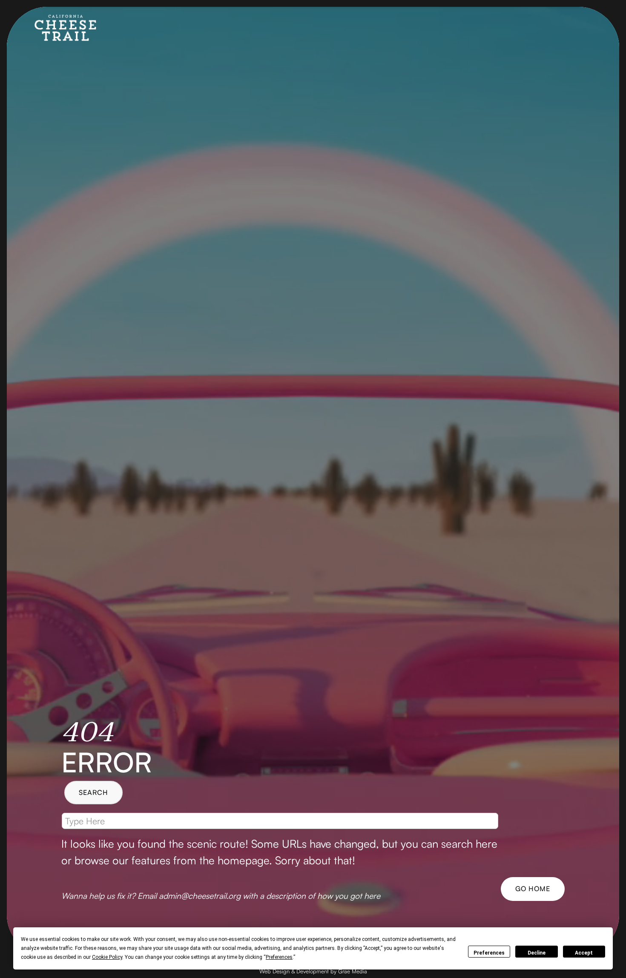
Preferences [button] (279, 957)
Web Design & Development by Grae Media (313, 971)
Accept (584, 953)
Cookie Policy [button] (107, 957)
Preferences (489, 953)
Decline (537, 953)
